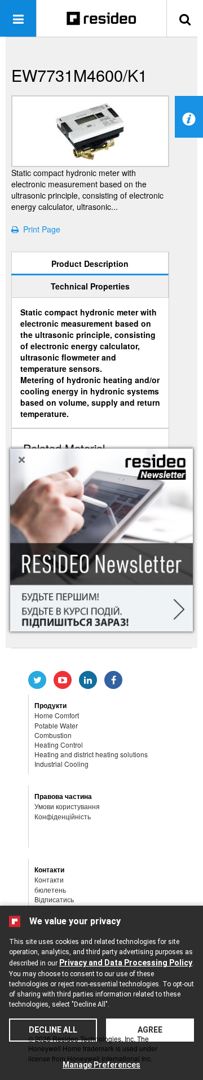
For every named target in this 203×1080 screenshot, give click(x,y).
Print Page (39, 229)
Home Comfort (56, 715)
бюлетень (50, 889)
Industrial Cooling (61, 764)
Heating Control (58, 744)
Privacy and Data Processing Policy (125, 962)
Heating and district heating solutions (91, 754)
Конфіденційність (62, 816)
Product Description (90, 263)
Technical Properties (90, 286)
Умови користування (67, 806)
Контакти (49, 879)
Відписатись (54, 899)
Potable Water (56, 725)
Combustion (53, 735)
